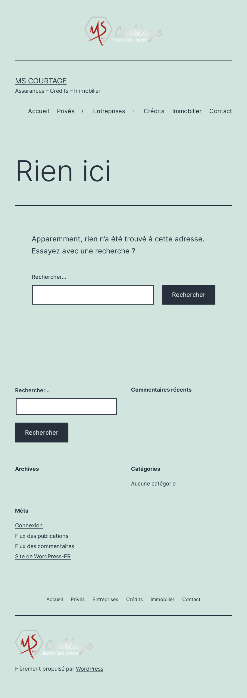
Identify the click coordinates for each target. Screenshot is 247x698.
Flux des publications (41, 536)
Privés (65, 111)
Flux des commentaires (44, 546)
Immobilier (187, 111)
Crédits (154, 111)
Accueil (38, 111)
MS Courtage (41, 80)
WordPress (89, 668)
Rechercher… (49, 277)
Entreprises (109, 111)
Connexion (29, 525)
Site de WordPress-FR (43, 556)
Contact (220, 111)
